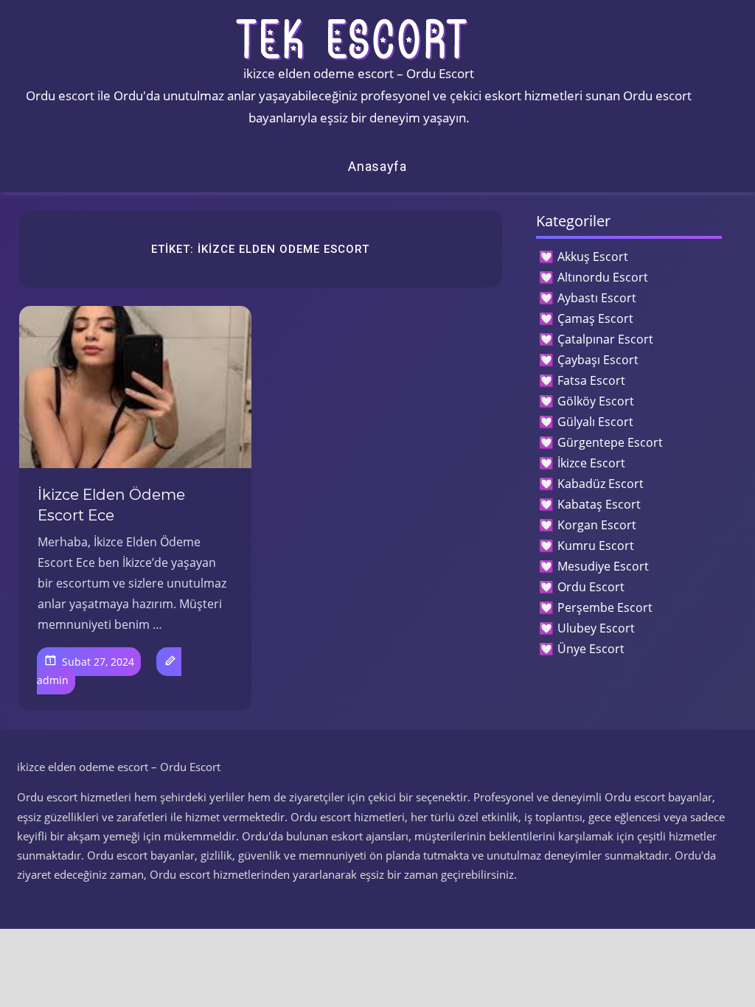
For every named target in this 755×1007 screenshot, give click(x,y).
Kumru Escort (595, 545)
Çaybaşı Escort (598, 360)
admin (53, 680)
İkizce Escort (591, 463)
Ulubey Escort (596, 628)
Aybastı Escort (596, 298)
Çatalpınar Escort (605, 339)
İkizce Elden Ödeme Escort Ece (111, 505)
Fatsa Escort (591, 380)
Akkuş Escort (592, 256)
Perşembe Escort (605, 607)
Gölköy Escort (595, 401)
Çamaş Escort (595, 318)
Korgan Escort (596, 525)
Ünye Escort (590, 649)
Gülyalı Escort (595, 422)
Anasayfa (377, 166)
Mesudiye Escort (603, 566)
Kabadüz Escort (600, 483)
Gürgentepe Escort (610, 442)
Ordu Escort (590, 587)
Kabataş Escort (599, 504)
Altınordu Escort (602, 277)
